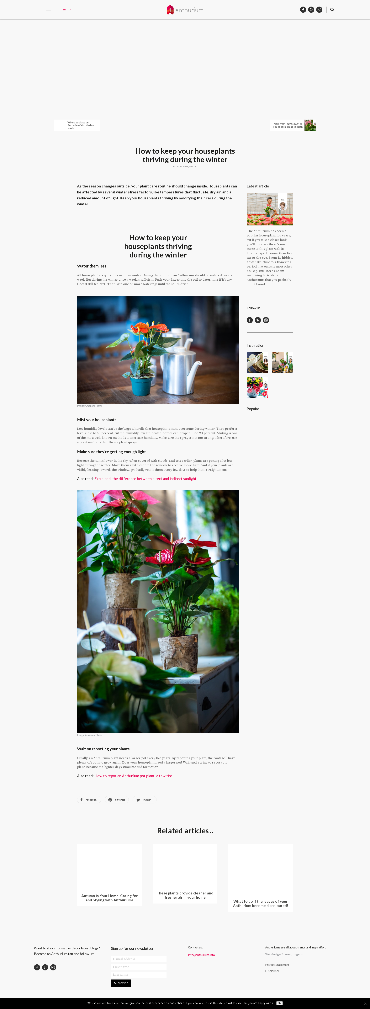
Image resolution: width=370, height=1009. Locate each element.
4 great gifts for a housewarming (282, 387)
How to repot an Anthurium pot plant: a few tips (133, 776)
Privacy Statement (277, 964)
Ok (279, 1003)
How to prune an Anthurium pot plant (282, 426)
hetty (176, 166)
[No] (365, 1004)
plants (184, 166)
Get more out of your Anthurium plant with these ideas (257, 451)
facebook (303, 10)
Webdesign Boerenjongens (284, 954)
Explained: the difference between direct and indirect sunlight (145, 478)
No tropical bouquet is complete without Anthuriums (257, 387)
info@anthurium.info (201, 955)
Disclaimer (272, 971)
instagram (319, 10)
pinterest (311, 10)
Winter (193, 166)
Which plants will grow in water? (282, 451)
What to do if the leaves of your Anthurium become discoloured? (257, 426)
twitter (144, 800)
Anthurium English (185, 9)
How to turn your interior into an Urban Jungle (282, 362)
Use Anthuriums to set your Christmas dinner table (257, 362)
